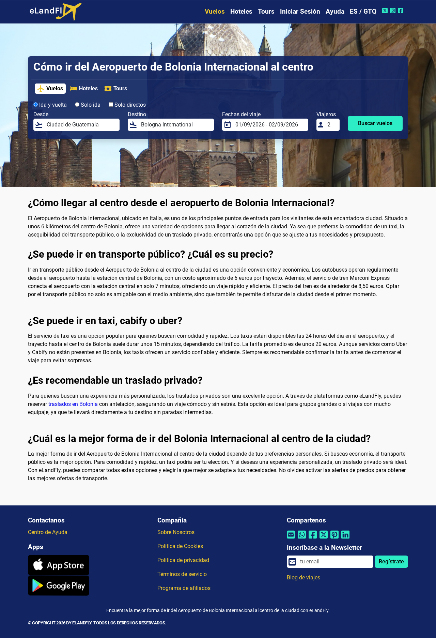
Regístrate (391, 561)
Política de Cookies (180, 546)
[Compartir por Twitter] (324, 538)
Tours (266, 11)
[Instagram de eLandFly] (394, 10)
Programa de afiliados (184, 588)
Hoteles (241, 11)
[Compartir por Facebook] (313, 538)
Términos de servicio (182, 574)
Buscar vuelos (375, 123)
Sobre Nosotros (175, 532)
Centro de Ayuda (47, 532)
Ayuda (335, 11)
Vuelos (215, 11)
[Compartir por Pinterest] (334, 538)
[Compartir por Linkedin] (345, 538)
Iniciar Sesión (300, 11)
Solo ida (89, 105)
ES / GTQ (363, 11)
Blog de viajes (303, 577)
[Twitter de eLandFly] (386, 10)
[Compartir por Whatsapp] (302, 538)
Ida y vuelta (52, 105)
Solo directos (129, 105)
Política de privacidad (183, 560)
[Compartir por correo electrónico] (291, 538)
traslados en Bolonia (73, 404)
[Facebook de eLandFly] (401, 10)
